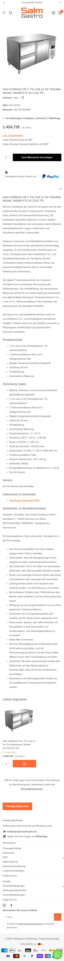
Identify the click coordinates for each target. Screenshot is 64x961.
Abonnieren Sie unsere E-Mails (20, 910)
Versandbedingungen (32, 788)
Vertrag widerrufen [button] (17, 806)
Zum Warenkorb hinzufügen (37, 157)
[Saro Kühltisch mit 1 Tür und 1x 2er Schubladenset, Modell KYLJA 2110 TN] (19, 720)
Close (32, 858)
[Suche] (10, 13)
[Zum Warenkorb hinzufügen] (24, 763)
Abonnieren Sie (57, 917)
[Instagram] (4, 905)
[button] (3, 2)
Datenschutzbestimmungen (30, 924)
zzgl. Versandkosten (13, 135)
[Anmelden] (53, 13)
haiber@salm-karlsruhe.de (22, 831)
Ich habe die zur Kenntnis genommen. (30, 926)
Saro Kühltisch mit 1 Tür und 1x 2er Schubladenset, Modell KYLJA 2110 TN (19, 744)
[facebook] (11, 905)
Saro (15, 97)
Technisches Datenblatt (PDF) (24, 500)
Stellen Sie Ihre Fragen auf (27, 836)
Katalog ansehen (4, 12)
